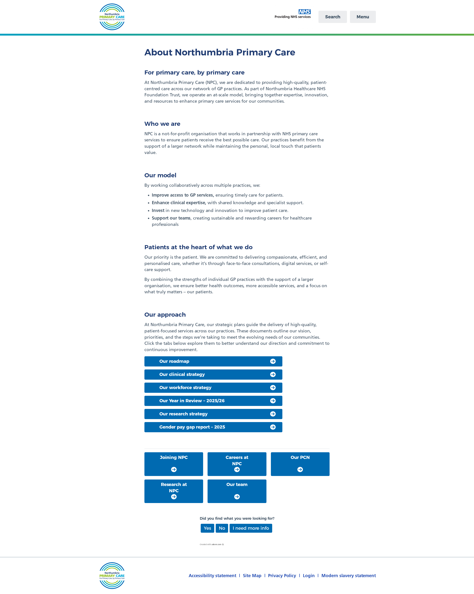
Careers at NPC (237, 460)
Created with (210, 544)
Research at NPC (174, 487)
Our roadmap (174, 361)
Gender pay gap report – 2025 (192, 427)
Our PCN (300, 457)
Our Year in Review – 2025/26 (192, 400)
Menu (363, 16)
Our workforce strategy (185, 387)
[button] (207, 528)
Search (332, 16)
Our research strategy (183, 414)
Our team (237, 484)
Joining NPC (174, 457)
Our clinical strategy (182, 374)
